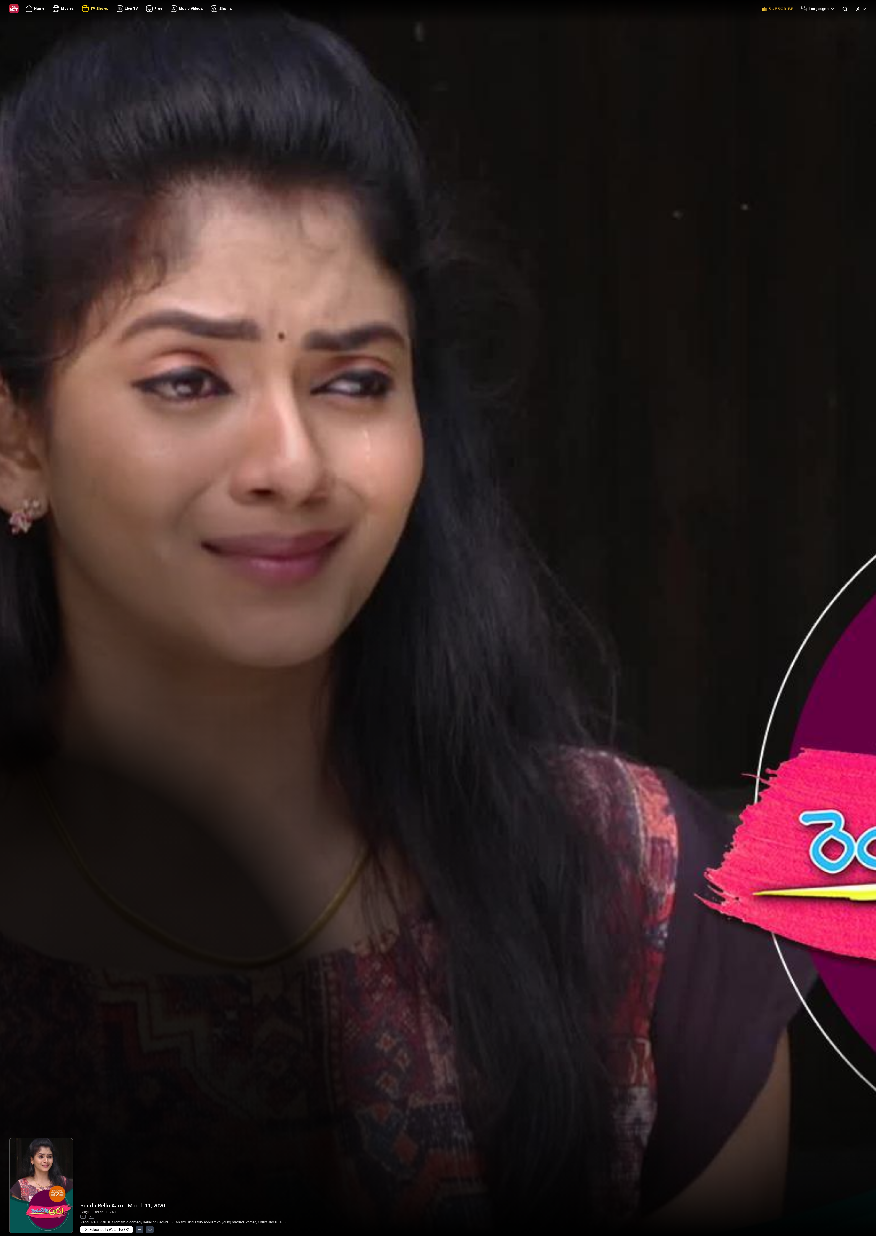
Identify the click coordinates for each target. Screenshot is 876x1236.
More (283, 1222)
